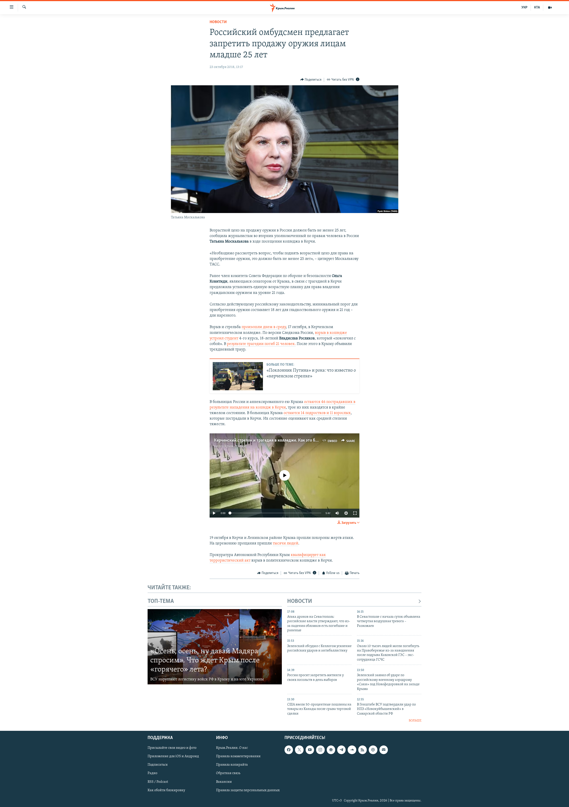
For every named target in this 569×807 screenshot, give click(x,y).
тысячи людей (285, 544)
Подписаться (158, 765)
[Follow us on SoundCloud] (352, 749)
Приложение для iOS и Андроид (173, 756)
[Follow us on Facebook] (288, 749)
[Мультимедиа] (550, 7)
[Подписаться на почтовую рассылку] (383, 749)
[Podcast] (373, 749)
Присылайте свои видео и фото (172, 748)
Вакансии (224, 781)
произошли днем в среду (264, 327)
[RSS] (362, 749)
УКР (524, 7)
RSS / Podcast (158, 781)
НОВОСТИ (299, 601)
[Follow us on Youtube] (310, 749)
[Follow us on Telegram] (341, 749)
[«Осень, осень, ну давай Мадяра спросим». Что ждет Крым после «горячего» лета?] (215, 647)
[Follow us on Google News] (331, 749)
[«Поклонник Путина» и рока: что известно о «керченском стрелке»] (238, 376)
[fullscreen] (355, 513)
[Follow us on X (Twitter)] (299, 749)
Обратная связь (228, 773)
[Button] (311, 80)
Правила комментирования (238, 756)
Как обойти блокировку (166, 790)
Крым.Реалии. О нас (232, 748)
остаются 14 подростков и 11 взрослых (317, 413)
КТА (537, 7)
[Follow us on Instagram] (320, 749)
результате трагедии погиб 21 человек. (261, 344)
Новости (218, 22)
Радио (152, 773)
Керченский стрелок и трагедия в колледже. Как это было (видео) (275, 440)
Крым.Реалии (235, 446)
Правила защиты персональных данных (248, 790)
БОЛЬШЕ (415, 720)
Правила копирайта (232, 765)
